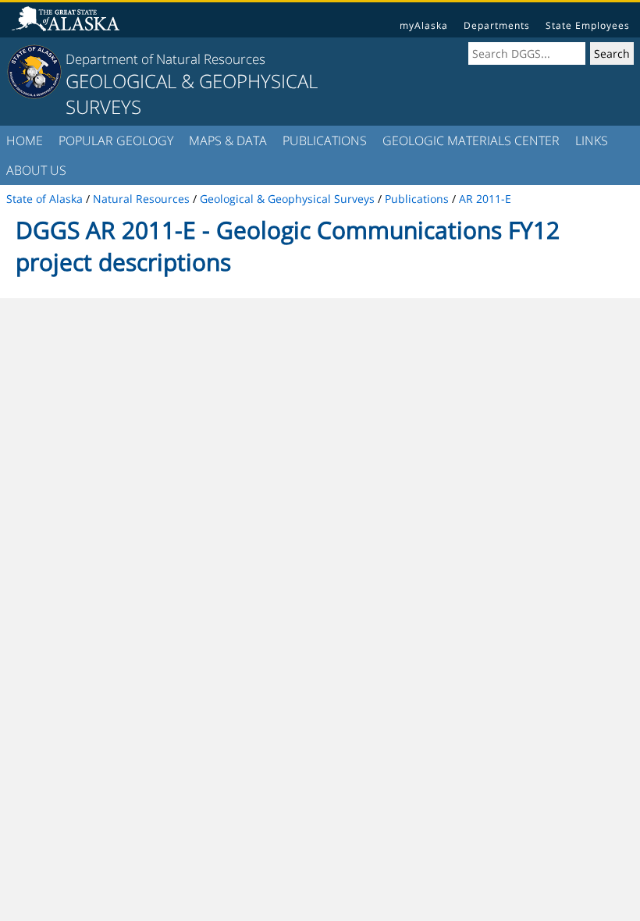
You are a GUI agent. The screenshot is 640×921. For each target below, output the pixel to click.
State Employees (588, 25)
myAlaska (424, 25)
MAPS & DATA (228, 140)
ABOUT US (36, 170)
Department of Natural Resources (165, 59)
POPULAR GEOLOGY (116, 140)
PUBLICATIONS (325, 140)
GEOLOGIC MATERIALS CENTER (471, 140)
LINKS (591, 140)
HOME (24, 140)
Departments (497, 25)
